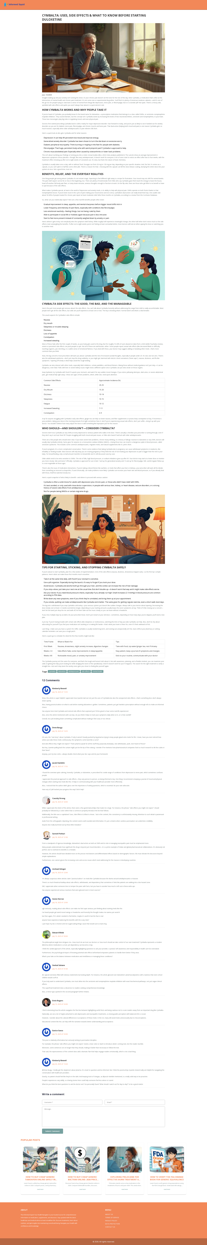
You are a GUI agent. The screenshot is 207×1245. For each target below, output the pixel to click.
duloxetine (62, 671)
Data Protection (112, 1224)
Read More (40, 1189)
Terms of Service (112, 1217)
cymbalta (52, 671)
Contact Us (110, 1227)
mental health (97, 671)
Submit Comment (52, 1131)
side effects (86, 671)
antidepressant (73, 671)
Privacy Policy (111, 1221)
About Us (109, 1214)
